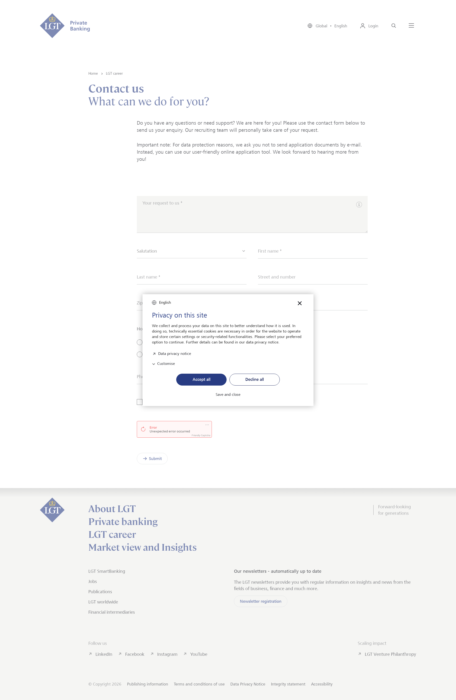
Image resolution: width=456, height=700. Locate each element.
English (165, 302)
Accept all (201, 379)
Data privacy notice (174, 353)
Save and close (228, 395)
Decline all (254, 379)
